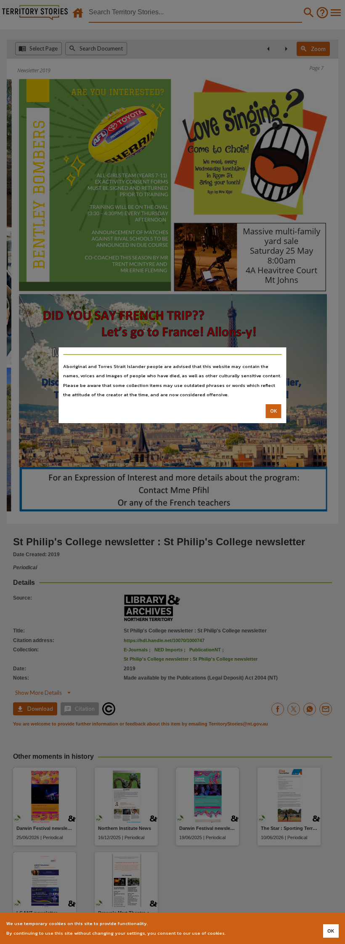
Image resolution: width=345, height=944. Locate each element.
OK (273, 411)
